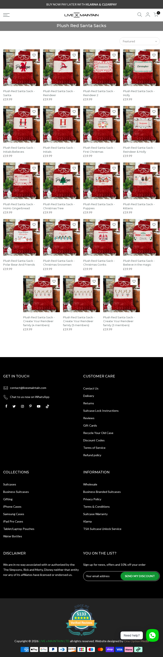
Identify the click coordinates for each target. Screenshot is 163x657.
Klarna (87, 521)
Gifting (8, 499)
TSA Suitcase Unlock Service (102, 529)
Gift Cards (90, 425)
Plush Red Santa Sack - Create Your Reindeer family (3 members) (119, 321)
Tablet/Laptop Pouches (18, 529)
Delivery (88, 396)
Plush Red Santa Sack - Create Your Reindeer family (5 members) (79, 321)
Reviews (88, 418)
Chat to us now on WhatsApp (29, 397)
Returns (88, 403)
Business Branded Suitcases (102, 491)
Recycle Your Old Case (98, 433)
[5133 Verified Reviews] (81, 636)
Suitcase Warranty (95, 514)
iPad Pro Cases (13, 521)
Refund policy (92, 455)
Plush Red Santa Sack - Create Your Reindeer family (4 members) (39, 321)
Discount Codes (94, 440)
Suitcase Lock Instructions (101, 410)
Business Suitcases (16, 491)
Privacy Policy (92, 499)
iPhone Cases (12, 506)
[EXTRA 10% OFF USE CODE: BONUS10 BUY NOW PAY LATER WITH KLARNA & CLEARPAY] (82, 4)
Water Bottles (12, 536)
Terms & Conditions (96, 506)
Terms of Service (94, 447)
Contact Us (90, 388)
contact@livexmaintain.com (28, 387)
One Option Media (136, 641)
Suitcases (9, 484)
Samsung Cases (13, 514)
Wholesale (90, 484)
